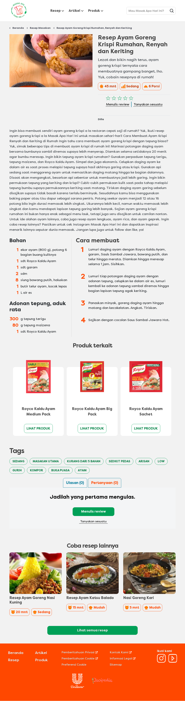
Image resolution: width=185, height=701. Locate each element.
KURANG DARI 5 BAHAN (83, 461)
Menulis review (93, 511)
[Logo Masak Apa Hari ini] (18, 18)
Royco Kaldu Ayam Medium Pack (38, 411)
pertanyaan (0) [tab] (104, 483)
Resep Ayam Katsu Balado (90, 598)
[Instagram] (161, 661)
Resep (55, 11)
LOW (161, 461)
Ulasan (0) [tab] (75, 483)
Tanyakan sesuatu (93, 521)
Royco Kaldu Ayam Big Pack (92, 411)
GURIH (17, 470)
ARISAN (144, 461)
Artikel (74, 11)
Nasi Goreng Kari (138, 598)
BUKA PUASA (60, 470)
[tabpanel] (92, 510)
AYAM (82, 470)
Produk (94, 11)
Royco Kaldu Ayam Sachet (146, 411)
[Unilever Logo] (77, 687)
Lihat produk (38, 428)
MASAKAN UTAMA (46, 461)
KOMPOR (36, 470)
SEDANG (18, 461)
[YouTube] (172, 661)
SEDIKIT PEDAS (119, 461)
